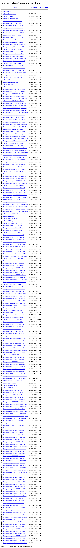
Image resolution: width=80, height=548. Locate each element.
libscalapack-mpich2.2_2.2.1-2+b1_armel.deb (14, 164)
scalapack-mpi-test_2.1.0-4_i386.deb (12, 35)
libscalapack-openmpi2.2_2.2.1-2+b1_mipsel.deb (15, 141)
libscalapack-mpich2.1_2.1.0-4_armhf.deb (13, 42)
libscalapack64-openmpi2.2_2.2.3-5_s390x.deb (14, 519)
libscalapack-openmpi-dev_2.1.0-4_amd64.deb (14, 72)
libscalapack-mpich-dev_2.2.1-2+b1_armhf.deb (14, 91)
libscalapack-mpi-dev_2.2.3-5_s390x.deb (13, 498)
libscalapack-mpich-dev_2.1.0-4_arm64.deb (13, 54)
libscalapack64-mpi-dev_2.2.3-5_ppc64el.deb (14, 463)
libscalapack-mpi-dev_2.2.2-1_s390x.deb (13, 331)
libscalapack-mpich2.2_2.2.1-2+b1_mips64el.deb (15, 206)
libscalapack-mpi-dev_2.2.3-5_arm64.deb (13, 427)
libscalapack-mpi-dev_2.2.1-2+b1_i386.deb (13, 117)
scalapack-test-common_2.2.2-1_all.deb (12, 223)
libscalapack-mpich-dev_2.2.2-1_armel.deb (13, 324)
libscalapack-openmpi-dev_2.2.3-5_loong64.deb (15, 404)
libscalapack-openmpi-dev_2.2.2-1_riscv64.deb (14, 364)
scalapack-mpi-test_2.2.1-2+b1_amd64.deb (13, 157)
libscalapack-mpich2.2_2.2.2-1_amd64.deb (13, 291)
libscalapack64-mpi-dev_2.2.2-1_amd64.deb (14, 298)
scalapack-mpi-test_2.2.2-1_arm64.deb (12, 284)
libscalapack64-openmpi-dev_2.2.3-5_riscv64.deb (15, 540)
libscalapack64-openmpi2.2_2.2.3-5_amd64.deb (14, 496)
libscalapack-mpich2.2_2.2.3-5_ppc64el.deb (14, 456)
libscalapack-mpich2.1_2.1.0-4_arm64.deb (13, 56)
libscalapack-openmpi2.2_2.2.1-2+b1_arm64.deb (15, 183)
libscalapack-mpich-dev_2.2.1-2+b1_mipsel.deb (14, 133)
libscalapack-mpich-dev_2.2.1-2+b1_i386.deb (14, 119)
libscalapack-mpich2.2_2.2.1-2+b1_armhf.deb (14, 94)
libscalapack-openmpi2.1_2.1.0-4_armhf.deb (14, 46)
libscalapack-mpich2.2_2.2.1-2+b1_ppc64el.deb (14, 108)
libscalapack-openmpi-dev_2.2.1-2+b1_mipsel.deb (15, 138)
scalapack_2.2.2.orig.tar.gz (9, 220)
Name (15, 7)
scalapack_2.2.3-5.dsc (8, 387)
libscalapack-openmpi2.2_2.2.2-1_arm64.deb (14, 270)
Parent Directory (7, 11)
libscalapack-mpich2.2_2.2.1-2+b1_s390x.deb (14, 192)
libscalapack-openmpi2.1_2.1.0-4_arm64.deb (14, 61)
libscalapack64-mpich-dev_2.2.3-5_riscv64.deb (14, 536)
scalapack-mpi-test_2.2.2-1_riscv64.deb (12, 380)
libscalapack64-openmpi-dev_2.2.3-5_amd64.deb (15, 493)
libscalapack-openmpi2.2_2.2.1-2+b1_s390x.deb (15, 197)
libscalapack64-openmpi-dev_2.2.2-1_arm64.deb (15, 279)
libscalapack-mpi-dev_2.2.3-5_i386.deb (12, 390)
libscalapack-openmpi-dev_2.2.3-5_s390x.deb (14, 505)
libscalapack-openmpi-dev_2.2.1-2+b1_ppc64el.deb (15, 110)
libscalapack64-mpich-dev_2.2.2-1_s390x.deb (14, 345)
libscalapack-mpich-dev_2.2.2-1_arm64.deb (13, 263)
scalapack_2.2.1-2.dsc (8, 84)
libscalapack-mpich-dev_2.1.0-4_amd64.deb (14, 68)
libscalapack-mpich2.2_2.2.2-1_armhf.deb (13, 317)
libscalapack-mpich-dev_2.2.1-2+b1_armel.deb (14, 162)
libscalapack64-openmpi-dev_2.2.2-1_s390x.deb (15, 350)
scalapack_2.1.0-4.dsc (8, 16)
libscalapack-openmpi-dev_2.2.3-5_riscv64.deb (14, 529)
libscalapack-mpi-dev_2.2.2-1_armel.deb (13, 322)
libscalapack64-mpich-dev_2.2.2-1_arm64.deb (14, 275)
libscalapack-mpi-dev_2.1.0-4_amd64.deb (13, 65)
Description (45, 7)
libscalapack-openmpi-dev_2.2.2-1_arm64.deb (14, 268)
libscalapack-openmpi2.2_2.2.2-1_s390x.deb (14, 340)
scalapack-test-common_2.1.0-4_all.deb (12, 21)
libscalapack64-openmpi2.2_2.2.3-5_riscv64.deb (15, 543)
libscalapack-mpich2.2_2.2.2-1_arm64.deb (13, 265)
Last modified (33, 7)
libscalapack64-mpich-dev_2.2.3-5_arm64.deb (14, 442)
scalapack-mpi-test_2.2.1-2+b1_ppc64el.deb (14, 115)
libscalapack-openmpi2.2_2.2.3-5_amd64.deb (14, 484)
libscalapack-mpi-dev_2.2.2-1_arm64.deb (13, 260)
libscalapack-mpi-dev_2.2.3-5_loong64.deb (13, 397)
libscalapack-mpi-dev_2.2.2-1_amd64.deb (13, 286)
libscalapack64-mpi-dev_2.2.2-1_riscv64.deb (14, 369)
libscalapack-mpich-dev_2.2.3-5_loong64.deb (14, 399)
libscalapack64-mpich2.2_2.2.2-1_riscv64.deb (14, 373)
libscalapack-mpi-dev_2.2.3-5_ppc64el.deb (13, 451)
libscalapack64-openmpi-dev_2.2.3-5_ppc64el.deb (15, 470)
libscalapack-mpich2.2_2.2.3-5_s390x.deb (13, 503)
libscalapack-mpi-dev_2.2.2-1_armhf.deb (13, 312)
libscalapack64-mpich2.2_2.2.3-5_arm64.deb (14, 444)
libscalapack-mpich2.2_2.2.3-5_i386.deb (13, 394)
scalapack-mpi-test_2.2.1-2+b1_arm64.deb (13, 185)
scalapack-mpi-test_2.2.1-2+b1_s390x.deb (13, 199)
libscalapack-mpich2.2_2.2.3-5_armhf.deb (13, 425)
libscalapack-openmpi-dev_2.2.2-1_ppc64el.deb (14, 242)
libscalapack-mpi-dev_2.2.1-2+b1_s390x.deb (14, 188)
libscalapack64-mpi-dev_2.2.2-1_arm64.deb (13, 272)
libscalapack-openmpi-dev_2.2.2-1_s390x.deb (14, 338)
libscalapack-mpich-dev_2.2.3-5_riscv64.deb (14, 524)
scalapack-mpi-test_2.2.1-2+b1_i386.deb (13, 129)
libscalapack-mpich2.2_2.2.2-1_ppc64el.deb (14, 239)
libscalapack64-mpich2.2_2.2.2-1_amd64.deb (14, 303)
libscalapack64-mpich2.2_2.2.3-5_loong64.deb (14, 413)
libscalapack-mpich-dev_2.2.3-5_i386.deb (13, 392)
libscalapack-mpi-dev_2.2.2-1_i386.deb (12, 225)
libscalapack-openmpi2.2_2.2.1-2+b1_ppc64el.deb (15, 112)
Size (40, 7)
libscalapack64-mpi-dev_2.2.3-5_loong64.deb (14, 409)
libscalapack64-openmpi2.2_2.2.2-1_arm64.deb (14, 282)
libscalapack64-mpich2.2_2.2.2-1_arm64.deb (14, 277)
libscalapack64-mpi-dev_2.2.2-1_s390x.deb (13, 343)
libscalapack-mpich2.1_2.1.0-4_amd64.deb (13, 70)
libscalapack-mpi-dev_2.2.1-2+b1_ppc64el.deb (14, 103)
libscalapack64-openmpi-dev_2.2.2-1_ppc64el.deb (15, 253)
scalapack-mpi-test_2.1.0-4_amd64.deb (12, 77)
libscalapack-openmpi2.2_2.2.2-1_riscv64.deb (14, 366)
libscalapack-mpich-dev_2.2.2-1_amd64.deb (14, 289)
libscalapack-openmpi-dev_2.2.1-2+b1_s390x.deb (15, 195)
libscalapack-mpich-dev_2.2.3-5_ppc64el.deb (14, 453)
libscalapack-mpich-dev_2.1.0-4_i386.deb (13, 25)
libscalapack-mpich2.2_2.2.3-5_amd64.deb (13, 479)
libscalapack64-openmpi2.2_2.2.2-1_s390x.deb (14, 352)
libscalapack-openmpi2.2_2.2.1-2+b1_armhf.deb (15, 98)
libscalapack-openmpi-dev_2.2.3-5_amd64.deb (14, 481)
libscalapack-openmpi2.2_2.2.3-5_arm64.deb (14, 437)
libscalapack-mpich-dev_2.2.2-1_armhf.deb (13, 315)
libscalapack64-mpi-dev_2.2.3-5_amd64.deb (14, 486)
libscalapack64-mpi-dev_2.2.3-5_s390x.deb (13, 510)
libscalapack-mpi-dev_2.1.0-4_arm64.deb (13, 51)
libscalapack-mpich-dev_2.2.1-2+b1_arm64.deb (14, 176)
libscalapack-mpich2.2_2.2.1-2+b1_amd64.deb (14, 150)
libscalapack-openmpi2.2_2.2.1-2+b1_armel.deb (15, 169)
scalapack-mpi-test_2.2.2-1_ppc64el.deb (13, 258)
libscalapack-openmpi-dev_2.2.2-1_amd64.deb (14, 293)
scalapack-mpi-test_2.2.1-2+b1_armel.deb (13, 171)
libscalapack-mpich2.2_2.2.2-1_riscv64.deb (13, 362)
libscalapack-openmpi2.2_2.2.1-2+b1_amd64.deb (15, 155)
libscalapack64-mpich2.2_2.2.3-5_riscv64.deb (14, 538)
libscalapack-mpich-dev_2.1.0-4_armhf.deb (13, 39)
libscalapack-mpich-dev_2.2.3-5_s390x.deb (13, 500)
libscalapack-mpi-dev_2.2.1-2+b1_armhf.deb (14, 89)
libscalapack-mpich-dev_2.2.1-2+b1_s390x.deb (14, 190)
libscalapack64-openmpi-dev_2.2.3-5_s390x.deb (15, 517)
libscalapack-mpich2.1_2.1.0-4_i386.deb (13, 28)
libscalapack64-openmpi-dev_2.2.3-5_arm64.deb (15, 446)
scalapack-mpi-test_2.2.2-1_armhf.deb (12, 319)
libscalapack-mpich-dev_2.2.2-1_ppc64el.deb (14, 237)
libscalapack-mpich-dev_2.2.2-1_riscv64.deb (14, 359)
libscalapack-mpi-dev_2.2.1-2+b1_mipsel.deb (14, 131)
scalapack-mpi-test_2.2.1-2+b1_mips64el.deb (14, 213)
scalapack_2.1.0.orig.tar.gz (9, 14)
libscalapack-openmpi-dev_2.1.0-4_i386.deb (14, 30)
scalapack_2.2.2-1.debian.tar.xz (10, 218)
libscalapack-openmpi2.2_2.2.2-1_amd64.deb (14, 296)
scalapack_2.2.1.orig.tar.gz (9, 79)
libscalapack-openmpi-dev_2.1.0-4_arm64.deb (14, 58)
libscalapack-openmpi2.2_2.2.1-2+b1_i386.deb (14, 126)
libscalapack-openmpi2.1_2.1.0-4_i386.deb (13, 32)
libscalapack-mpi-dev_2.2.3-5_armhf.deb (13, 420)
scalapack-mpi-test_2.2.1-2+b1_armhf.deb (13, 101)
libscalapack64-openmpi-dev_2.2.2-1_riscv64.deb (15, 376)
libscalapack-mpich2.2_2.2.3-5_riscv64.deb (13, 526)
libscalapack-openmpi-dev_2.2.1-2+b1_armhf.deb (15, 96)
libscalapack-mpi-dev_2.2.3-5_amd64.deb (13, 474)
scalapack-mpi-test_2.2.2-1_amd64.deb (12, 310)
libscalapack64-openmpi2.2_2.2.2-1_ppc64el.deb (15, 256)
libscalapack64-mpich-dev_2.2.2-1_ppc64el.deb (14, 249)
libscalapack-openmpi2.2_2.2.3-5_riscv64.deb (14, 531)
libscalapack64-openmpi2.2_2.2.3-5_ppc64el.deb (15, 472)
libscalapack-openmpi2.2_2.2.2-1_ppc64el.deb (14, 244)
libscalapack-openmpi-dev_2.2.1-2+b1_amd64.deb (15, 152)
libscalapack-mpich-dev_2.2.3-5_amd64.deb (14, 477)
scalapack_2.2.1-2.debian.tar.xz (10, 82)
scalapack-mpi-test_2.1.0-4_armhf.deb (12, 49)
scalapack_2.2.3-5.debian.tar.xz (10, 385)
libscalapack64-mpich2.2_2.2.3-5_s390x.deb (14, 514)
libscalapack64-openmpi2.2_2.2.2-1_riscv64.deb (15, 378)
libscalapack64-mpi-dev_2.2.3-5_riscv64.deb (14, 533)
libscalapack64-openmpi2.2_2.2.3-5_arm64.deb (14, 449)
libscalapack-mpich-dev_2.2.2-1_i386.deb (13, 228)
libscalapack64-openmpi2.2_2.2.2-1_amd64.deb (14, 307)
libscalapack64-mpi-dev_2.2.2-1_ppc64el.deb (14, 246)
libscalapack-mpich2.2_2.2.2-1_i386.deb (13, 230)
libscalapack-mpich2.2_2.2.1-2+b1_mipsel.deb (14, 136)
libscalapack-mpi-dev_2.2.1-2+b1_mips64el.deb (14, 202)
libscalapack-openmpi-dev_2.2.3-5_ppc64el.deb (14, 458)
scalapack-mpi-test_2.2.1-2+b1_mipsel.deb (13, 143)
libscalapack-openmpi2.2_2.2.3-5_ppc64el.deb (14, 460)
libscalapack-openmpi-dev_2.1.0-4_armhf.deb (14, 44)
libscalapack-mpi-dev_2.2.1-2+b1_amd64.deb (14, 145)
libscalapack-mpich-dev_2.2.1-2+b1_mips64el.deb (15, 204)
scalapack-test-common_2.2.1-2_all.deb (12, 86)
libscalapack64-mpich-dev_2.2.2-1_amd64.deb (14, 300)
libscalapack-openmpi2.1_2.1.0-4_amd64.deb (14, 75)
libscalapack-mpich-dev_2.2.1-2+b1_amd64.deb (15, 148)
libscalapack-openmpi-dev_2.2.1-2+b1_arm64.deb (15, 181)
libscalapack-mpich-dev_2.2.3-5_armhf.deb (13, 423)
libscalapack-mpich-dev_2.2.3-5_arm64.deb (13, 430)
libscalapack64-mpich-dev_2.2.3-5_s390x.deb (14, 512)
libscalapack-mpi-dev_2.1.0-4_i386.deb (12, 23)
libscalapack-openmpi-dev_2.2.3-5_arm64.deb (14, 434)
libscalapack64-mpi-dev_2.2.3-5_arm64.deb (13, 439)
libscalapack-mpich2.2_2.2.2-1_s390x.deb (13, 336)
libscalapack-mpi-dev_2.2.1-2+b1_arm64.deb (14, 173)
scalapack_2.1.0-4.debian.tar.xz (10, 18)
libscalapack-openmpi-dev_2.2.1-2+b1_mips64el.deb (16, 209)
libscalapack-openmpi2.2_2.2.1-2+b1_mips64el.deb (15, 211)
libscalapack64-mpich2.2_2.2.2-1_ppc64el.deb (14, 251)
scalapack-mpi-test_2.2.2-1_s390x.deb (12, 355)
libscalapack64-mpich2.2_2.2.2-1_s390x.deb (14, 347)
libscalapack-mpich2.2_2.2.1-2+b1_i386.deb (14, 122)
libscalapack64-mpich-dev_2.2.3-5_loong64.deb (15, 411)
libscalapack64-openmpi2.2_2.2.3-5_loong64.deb (15, 418)
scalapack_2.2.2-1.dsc (8, 216)
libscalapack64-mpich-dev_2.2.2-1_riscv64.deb (14, 371)
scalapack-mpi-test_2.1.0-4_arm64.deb (12, 63)
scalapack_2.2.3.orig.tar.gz (9, 383)
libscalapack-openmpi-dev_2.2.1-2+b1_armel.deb (15, 166)
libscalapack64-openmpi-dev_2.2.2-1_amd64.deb (15, 305)
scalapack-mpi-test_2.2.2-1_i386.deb (12, 232)
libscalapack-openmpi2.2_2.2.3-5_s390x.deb (14, 507)
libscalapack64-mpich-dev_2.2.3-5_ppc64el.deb (14, 465)
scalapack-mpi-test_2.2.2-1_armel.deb (12, 329)
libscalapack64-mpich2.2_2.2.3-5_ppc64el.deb (14, 467)
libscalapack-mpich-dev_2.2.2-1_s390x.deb (13, 333)
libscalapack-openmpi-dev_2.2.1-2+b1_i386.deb (15, 124)
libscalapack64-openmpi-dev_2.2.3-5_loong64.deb (15, 416)
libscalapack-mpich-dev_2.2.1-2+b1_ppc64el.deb (15, 105)
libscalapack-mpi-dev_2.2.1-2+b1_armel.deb (14, 159)
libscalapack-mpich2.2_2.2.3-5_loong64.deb (14, 402)
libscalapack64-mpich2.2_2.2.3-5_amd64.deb (14, 491)
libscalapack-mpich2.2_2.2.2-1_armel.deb (13, 326)
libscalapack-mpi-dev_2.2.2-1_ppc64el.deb (13, 235)
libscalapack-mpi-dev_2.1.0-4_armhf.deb (13, 37)
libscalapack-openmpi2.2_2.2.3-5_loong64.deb (14, 406)
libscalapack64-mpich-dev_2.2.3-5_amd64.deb (14, 489)
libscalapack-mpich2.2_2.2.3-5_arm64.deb (13, 432)
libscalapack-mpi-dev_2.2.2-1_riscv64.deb (13, 357)
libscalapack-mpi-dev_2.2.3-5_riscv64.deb (13, 521)
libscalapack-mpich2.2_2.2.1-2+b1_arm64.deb (14, 178)
